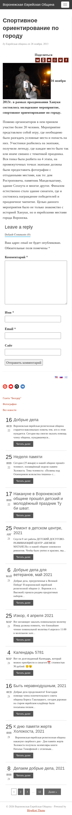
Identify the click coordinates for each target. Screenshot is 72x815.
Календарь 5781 (28, 652)
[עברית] (65, 377)
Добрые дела (25, 419)
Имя (9, 312)
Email (10, 328)
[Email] (49, 60)
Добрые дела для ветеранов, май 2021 (32, 572)
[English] (56, 377)
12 (39, 792)
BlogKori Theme (36, 810)
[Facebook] (66, 60)
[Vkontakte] (37, 60)
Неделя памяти (27, 456)
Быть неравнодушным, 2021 (39, 685)
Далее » (52, 792)
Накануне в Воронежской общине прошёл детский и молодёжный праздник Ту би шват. (38, 501)
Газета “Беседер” (12, 398)
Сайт (8, 345)
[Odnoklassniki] (43, 60)
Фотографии (10, 404)
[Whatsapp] (54, 60)
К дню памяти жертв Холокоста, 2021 (32, 729)
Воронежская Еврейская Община (28, 4)
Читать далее (23, 444)
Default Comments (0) (17, 234)
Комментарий (16, 257)
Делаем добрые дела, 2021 (39, 768)
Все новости (9, 410)
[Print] (60, 60)
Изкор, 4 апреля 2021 (33, 615)
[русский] (61, 377)
